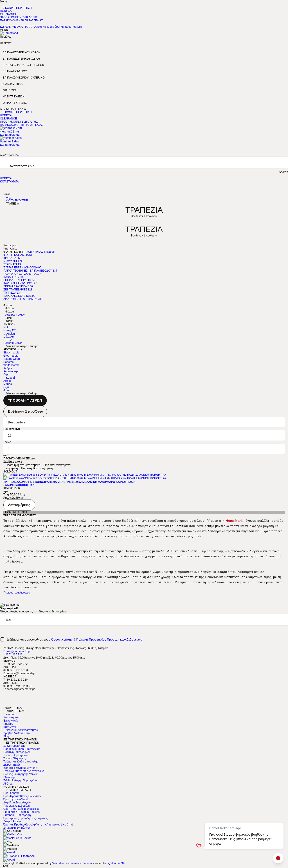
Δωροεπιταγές (11, 764)
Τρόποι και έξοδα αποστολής (20, 761)
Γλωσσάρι (9, 777)
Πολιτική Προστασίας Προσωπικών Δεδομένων (109, 639)
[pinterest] (4, 698)
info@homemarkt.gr (19, 651)
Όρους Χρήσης (61, 639)
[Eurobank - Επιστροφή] (19, 856)
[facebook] (4, 692)
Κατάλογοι (9, 727)
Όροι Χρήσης (11, 793)
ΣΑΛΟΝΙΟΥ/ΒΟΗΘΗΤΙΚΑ (18, 485)
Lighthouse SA (116, 863)
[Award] (9, 852)
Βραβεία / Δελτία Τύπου (17, 733)
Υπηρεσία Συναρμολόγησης (20, 767)
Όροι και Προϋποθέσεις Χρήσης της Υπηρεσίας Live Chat (38, 824)
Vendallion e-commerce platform (72, 863)
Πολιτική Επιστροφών (16, 752)
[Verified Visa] (12, 834)
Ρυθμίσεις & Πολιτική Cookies (21, 812)
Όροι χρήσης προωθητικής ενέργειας (25, 818)
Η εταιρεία (9, 714)
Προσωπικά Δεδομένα (16, 805)
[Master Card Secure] (17, 838)
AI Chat (7, 783)
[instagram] (4, 701)
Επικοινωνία (10, 720)
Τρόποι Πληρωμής (14, 758)
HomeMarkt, (235, 520)
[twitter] (4, 695)
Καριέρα (8, 723)
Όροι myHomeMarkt (15, 799)
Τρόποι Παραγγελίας (15, 755)
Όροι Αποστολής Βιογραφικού (21, 808)
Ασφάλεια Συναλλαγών (17, 802)
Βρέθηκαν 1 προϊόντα (25, 411)
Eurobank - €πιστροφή (17, 815)
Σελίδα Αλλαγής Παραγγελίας (20, 780)
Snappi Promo (12, 821)
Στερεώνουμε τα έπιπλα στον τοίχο (24, 771)
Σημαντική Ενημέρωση (17, 827)
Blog (6, 736)
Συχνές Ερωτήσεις (14, 745)
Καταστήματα (11, 717)
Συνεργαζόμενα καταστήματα (20, 730)
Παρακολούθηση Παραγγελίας (21, 749)
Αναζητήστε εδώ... (10, 155)
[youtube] (4, 704)
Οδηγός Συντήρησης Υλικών (20, 774)
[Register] (287, 629)
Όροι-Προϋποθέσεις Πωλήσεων (22, 796)
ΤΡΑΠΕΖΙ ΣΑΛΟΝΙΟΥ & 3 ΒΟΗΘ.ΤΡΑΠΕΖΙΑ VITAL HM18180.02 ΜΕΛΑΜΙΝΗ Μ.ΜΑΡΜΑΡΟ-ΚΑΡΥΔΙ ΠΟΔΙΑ (69, 481)
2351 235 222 (13, 654)
